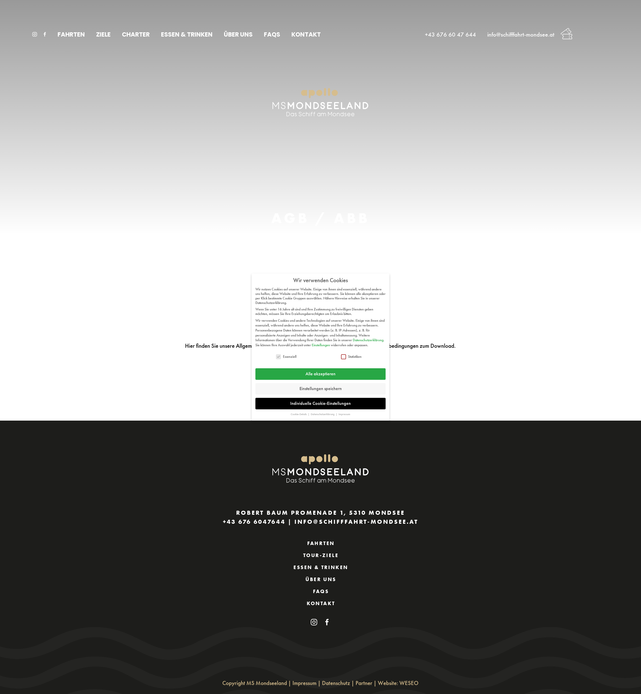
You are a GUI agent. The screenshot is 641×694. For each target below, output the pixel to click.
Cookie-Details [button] (299, 414)
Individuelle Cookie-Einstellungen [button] (320, 403)
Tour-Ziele (321, 555)
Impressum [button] (344, 414)
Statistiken (355, 356)
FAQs (321, 591)
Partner (364, 683)
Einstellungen (321, 345)
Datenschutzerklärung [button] (323, 414)
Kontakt (321, 603)
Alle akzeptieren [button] (320, 374)
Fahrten (321, 543)
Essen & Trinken (320, 567)
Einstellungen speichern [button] (320, 388)
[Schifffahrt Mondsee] (48, 29)
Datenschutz (336, 683)
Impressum (304, 683)
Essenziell (289, 356)
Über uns (320, 579)
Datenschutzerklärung (368, 340)
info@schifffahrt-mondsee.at (356, 522)
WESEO (408, 683)
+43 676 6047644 (254, 522)
